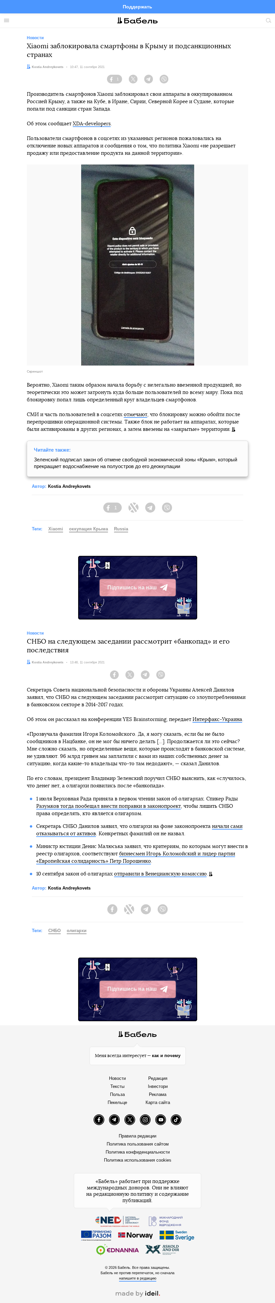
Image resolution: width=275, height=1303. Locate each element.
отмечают (135, 414)
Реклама (157, 1094)
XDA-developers (92, 123)
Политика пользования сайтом (138, 1144)
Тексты (117, 1086)
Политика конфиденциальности (138, 1152)
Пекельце (117, 1102)
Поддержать (137, 6)
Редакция (157, 1078)
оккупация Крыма (88, 528)
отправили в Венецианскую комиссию (160, 873)
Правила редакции (137, 1135)
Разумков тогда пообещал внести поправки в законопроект (108, 806)
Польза (117, 1094)
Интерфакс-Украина (217, 719)
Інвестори (158, 1086)
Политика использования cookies (137, 1160)
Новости (117, 1078)
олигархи (77, 930)
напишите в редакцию (137, 1278)
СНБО (54, 930)
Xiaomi (55, 528)
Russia (121, 528)
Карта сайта (158, 1102)
